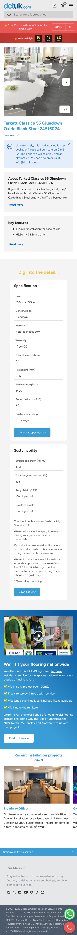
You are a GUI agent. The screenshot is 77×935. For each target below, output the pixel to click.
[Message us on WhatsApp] (69, 914)
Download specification (32, 432)
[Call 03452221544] (69, 927)
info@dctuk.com (26, 162)
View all (38, 760)
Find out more (19, 738)
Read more (16, 204)
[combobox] (38, 14)
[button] (63, 5)
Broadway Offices (16, 808)
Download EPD (27, 591)
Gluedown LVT (12, 135)
